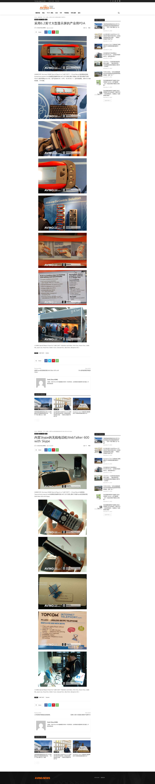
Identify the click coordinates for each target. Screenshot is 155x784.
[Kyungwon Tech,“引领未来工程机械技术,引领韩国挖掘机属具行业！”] (82, 404)
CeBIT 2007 (41, 353)
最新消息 (40, 17)
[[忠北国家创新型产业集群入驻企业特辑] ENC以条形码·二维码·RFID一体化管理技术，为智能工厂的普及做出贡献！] (98, 92)
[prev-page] (35, 420)
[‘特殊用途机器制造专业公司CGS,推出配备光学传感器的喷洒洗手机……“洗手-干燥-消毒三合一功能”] (43, 404)
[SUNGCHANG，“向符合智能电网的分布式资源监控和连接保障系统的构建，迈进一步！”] (98, 74)
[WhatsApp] (57, 32)
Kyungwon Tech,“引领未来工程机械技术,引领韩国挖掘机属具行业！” (111, 46)
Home (35, 17)
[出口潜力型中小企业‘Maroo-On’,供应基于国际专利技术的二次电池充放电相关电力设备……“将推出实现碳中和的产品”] (62, 404)
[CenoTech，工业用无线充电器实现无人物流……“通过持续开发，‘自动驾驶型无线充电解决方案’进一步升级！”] (98, 63)
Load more (107, 100)
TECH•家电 (45, 17)
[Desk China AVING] (35, 28)
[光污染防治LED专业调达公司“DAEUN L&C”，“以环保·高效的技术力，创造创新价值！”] (98, 55)
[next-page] (38, 420)
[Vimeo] (117, 1)
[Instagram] (113, 1)
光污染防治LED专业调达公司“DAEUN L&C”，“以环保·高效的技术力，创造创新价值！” (111, 55)
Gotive (47, 353)
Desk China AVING (42, 27)
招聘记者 (103, 777)
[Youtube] (120, 1)
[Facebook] (111, 1)
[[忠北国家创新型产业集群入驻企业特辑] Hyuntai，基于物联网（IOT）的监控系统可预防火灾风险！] (98, 82)
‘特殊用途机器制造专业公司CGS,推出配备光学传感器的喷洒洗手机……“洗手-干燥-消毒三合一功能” (43, 413)
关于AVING (96, 777)
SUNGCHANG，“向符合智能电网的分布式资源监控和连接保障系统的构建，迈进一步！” (111, 73)
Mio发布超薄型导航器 (85, 370)
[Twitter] (115, 1)
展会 (46, 19)
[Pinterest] (53, 32)
